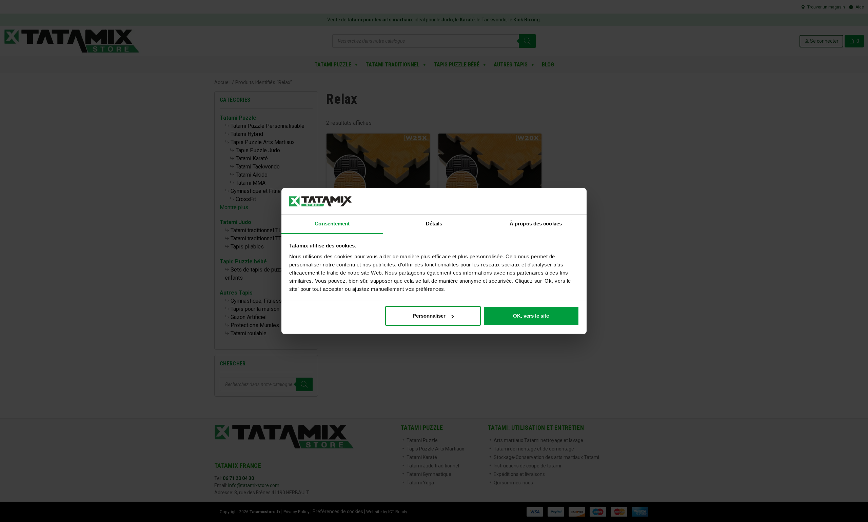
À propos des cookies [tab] (536, 223)
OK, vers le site (531, 316)
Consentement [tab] (332, 223)
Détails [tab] (434, 223)
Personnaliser (429, 316)
